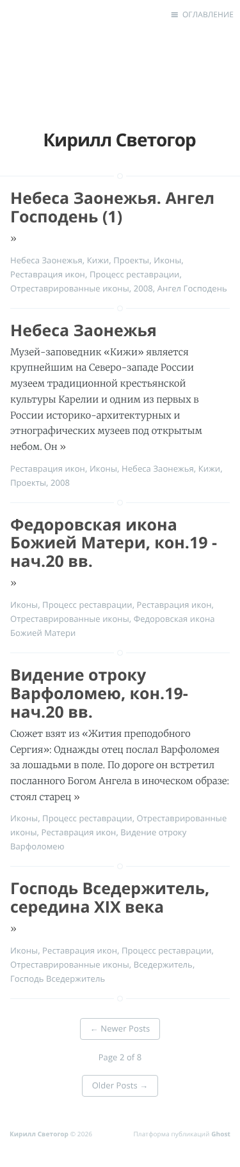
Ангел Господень (192, 288)
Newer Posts (120, 1028)
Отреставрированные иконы (69, 288)
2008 (143, 288)
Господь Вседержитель (57, 978)
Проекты (131, 260)
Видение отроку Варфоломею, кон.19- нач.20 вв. (99, 693)
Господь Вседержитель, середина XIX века (109, 897)
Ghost (220, 1133)
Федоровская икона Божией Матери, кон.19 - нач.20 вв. (113, 543)
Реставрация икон (47, 274)
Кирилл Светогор (40, 1133)
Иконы (167, 260)
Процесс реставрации (135, 274)
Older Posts (120, 1085)
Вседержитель (163, 964)
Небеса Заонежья (46, 260)
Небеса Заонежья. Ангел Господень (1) (112, 207)
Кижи (98, 260)
